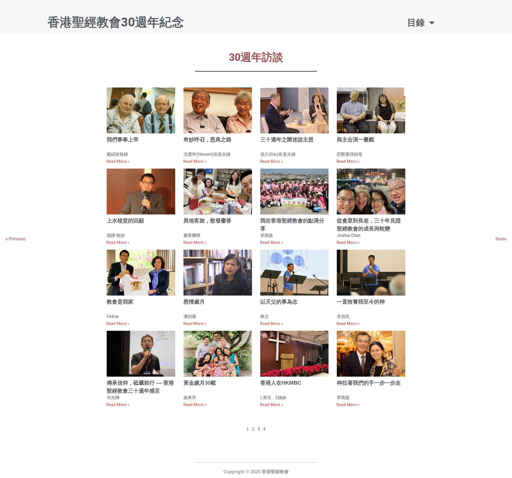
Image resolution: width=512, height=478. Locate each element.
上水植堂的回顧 (125, 221)
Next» (501, 239)
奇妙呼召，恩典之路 (207, 139)
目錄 (416, 22)
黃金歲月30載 (199, 383)
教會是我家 (120, 302)
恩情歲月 (194, 302)
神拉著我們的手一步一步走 (369, 383)
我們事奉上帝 (123, 139)
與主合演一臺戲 (355, 139)
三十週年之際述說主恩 (287, 139)
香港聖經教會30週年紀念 (115, 22)
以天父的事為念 (279, 302)
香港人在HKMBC (280, 383)
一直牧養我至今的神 (361, 302)
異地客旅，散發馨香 (207, 221)
